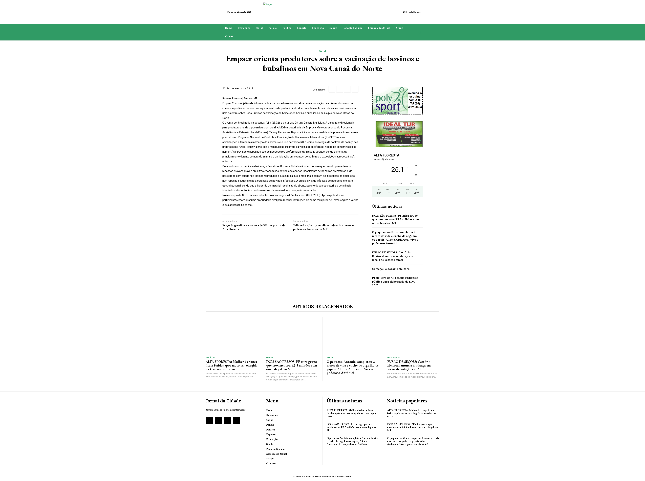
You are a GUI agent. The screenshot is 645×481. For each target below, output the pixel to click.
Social (331, 357)
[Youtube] (236, 420)
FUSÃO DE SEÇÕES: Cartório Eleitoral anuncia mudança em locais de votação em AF (392, 256)
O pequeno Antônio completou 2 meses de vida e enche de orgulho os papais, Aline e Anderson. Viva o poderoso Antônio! (353, 367)
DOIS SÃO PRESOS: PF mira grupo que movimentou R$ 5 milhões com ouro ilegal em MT (395, 219)
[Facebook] (332, 89)
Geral (322, 51)
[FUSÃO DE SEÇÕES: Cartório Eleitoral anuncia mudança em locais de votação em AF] (413, 335)
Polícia (210, 357)
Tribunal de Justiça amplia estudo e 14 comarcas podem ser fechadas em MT (323, 227)
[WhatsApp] (355, 89)
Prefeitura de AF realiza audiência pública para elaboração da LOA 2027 (395, 281)
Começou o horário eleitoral (391, 268)
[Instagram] (218, 420)
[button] (419, 32)
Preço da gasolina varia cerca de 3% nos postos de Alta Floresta (253, 227)
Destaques (393, 357)
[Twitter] (339, 89)
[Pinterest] (347, 89)
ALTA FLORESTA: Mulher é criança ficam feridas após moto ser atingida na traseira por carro (231, 365)
